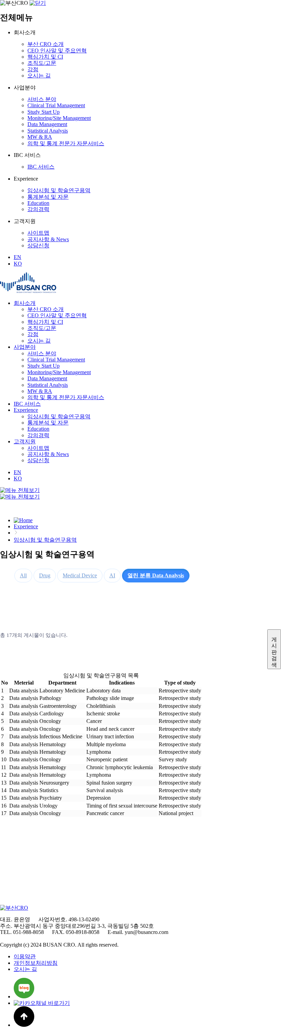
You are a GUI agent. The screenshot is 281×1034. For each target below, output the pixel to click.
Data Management (47, 124)
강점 (32, 69)
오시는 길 (39, 75)
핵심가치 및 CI (45, 57)
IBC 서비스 (40, 167)
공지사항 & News (48, 239)
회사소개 (25, 303)
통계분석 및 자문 (48, 197)
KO (18, 264)
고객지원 (25, 441)
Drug (44, 575)
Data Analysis (155, 575)
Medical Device (80, 575)
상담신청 (38, 245)
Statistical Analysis (47, 131)
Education (38, 203)
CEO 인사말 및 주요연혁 (57, 50)
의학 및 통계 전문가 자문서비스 (65, 143)
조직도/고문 (41, 63)
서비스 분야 (41, 99)
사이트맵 (38, 233)
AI (112, 575)
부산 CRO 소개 (45, 44)
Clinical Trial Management (56, 105)
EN (17, 257)
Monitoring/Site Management (59, 118)
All (23, 575)
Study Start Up (43, 112)
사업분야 (25, 347)
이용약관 (25, 956)
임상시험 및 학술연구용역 (58, 190)
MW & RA (39, 137)
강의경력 (38, 209)
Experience (26, 410)
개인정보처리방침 (36, 963)
